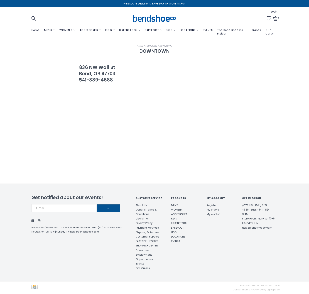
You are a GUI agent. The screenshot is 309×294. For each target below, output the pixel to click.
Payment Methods (147, 227)
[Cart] (275, 18)
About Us (141, 205)
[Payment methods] (35, 287)
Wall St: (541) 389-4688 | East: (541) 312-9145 (89, 227)
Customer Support (147, 236)
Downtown (142, 250)
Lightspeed (273, 289)
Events (140, 263)
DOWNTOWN (166, 46)
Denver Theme (241, 289)
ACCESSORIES (89, 30)
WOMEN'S (65, 30)
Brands (256, 30)
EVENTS (208, 30)
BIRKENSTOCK (128, 30)
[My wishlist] (269, 18)
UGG (169, 30)
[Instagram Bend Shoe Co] (39, 221)
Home (35, 30)
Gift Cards (270, 31)
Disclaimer (142, 218)
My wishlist (213, 214)
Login (274, 11)
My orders (213, 209)
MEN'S (48, 30)
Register (212, 205)
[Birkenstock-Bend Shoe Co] (154, 18)
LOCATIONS (188, 30)
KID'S (108, 30)
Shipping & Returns (147, 232)
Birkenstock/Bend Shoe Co (46, 227)
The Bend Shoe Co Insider (230, 31)
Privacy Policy (144, 223)
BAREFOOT (152, 30)
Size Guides (143, 268)
